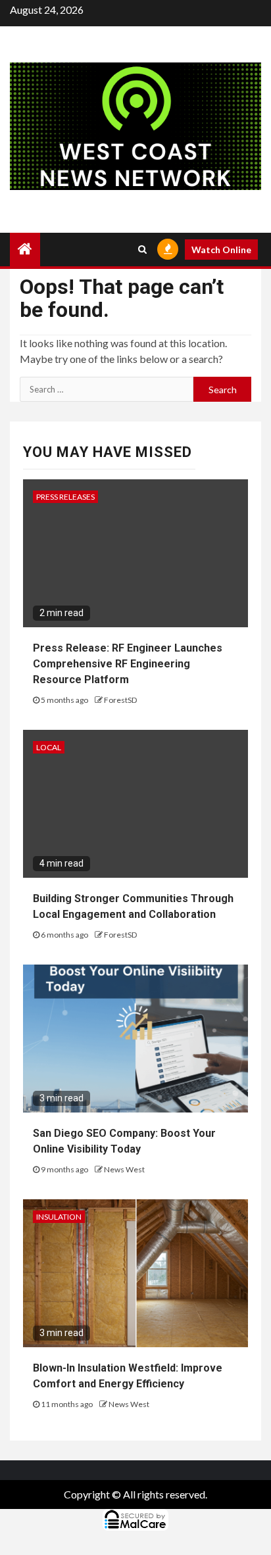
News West (124, 1169)
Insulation (59, 1217)
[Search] (142, 249)
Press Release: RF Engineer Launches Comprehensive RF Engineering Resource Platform (127, 664)
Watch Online (221, 249)
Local (48, 747)
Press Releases (65, 497)
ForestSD (120, 700)
